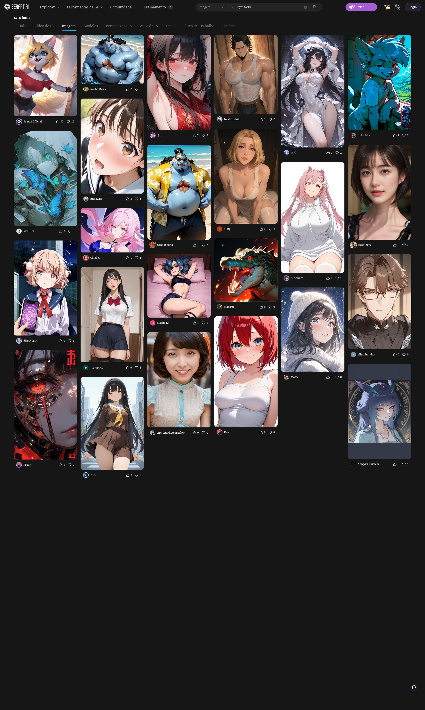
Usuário (228, 26)
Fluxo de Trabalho (199, 26)
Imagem (69, 26)
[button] (314, 7)
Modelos (91, 26)
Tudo (22, 26)
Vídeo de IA (44, 26)
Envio (171, 26)
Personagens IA (119, 26)
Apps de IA (149, 26)
